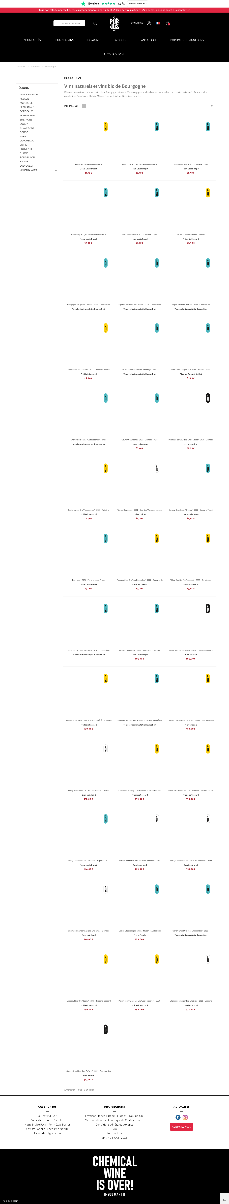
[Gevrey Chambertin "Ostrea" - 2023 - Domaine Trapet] (191, 483)
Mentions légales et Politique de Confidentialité (114, 1120)
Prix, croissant (71, 106)
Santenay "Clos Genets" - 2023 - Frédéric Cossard (88, 370)
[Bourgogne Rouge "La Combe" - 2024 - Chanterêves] (88, 278)
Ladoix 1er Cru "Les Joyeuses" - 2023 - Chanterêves (88, 650)
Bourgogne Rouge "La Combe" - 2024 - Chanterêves (88, 305)
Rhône (24, 153)
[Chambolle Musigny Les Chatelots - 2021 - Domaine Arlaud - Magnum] (191, 974)
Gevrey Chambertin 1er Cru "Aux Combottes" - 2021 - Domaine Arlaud (140, 862)
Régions (22, 87)
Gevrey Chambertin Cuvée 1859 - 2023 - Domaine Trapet (139, 651)
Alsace (24, 98)
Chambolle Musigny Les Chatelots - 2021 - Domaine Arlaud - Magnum (191, 1002)
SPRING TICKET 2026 (114, 1137)
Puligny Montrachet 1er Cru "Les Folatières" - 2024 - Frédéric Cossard (140, 1002)
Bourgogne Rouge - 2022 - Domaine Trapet (139, 164)
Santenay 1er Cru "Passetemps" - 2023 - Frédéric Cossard (88, 511)
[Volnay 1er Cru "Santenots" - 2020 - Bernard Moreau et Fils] (191, 623)
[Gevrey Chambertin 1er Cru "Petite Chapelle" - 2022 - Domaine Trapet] (88, 834)
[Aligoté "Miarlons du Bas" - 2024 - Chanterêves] (191, 278)
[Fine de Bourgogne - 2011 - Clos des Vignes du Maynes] (140, 483)
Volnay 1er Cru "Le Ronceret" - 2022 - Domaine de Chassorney (190, 581)
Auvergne (26, 103)
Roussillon (27, 157)
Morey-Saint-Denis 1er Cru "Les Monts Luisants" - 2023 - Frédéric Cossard (191, 792)
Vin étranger (28, 170)
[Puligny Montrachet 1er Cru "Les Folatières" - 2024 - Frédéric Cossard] (140, 974)
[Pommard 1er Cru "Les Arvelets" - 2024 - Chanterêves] (140, 694)
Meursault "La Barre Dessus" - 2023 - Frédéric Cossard (88, 720)
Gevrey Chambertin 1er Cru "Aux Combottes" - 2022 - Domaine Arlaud (191, 862)
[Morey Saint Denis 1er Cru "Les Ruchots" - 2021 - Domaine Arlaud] (88, 764)
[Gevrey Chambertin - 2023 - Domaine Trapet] (140, 413)
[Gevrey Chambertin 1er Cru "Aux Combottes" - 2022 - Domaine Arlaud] (191, 834)
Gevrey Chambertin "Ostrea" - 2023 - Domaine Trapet (191, 510)
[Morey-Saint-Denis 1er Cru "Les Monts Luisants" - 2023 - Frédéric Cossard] (191, 764)
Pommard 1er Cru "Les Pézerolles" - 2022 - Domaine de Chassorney (140, 581)
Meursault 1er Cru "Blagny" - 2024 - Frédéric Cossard (89, 1001)
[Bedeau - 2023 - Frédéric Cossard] (191, 208)
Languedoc (27, 140)
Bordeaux (26, 111)
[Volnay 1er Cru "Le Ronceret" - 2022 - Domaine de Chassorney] (191, 553)
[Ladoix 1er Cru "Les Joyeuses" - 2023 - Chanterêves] (88, 623)
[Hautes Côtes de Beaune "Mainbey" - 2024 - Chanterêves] (140, 343)
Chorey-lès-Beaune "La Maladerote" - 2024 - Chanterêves (89, 441)
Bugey (24, 124)
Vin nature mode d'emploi (47, 1120)
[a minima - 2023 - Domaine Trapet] (88, 138)
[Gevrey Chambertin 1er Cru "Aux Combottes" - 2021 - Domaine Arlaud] (140, 834)
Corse (24, 132)
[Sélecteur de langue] (158, 23)
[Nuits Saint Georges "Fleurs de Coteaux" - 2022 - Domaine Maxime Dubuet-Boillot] (191, 343)
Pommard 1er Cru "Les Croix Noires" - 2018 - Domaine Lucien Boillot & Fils (190, 441)
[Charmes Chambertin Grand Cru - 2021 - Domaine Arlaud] (88, 904)
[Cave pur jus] (114, 23)
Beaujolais (27, 107)
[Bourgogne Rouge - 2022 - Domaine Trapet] (140, 138)
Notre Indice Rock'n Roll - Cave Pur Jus (47, 1124)
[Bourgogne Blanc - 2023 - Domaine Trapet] (191, 138)
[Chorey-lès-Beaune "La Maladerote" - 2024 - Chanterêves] (88, 413)
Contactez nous (181, 1127)
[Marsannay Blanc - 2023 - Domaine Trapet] (140, 208)
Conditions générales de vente (114, 1124)
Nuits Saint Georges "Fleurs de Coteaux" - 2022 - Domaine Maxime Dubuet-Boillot (191, 371)
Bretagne (26, 119)
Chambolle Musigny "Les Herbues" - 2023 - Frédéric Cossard (140, 792)
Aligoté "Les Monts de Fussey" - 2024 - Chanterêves (139, 305)
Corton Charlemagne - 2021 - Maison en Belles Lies (140, 931)
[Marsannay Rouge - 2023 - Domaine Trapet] (88, 208)
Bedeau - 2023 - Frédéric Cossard (191, 234)
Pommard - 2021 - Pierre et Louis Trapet (88, 580)
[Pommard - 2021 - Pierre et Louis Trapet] (88, 553)
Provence (26, 149)
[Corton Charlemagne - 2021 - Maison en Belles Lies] (140, 904)
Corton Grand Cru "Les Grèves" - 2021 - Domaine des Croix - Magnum (88, 1072)
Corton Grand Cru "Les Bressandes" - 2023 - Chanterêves (191, 932)
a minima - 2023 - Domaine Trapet (88, 164)
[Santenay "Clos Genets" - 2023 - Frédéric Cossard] (88, 343)
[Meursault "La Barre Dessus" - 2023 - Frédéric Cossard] (88, 694)
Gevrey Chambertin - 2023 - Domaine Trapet (140, 440)
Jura (23, 136)
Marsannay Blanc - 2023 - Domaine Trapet (139, 234)
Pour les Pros (114, 1133)
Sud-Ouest (27, 165)
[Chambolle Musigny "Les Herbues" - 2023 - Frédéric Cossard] (140, 764)
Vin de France (29, 94)
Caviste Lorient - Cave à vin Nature (47, 1129)
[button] (113, 54)
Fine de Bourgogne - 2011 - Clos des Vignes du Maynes (139, 510)
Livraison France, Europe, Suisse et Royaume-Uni (114, 1116)
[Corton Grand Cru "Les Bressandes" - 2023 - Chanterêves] (191, 904)
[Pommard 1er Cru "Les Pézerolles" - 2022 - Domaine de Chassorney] (140, 553)
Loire (23, 144)
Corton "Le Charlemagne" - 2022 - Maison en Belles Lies (191, 720)
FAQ (114, 1129)
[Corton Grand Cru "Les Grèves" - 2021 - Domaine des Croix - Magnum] (88, 1044)
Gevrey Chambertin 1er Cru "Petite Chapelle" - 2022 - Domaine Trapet (88, 862)
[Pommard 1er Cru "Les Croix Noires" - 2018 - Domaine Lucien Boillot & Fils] (191, 413)
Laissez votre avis (138, 4)
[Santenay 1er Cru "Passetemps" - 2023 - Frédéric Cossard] (88, 483)
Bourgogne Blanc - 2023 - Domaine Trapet (191, 164)
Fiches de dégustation (47, 1133)
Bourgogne (27, 115)
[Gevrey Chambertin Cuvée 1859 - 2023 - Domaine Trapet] (140, 623)
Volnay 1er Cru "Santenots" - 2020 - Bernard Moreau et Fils (190, 651)
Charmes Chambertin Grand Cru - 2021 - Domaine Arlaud (88, 932)
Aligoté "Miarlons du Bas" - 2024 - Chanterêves (191, 305)
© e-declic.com (10, 1201)
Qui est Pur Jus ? (47, 1116)
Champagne (27, 128)
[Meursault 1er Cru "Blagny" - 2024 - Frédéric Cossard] (88, 974)
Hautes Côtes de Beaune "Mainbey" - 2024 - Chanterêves (140, 371)
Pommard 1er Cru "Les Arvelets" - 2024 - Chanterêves (140, 720)
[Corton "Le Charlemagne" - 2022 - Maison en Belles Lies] (191, 694)
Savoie (24, 161)
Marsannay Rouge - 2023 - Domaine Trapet (88, 234)
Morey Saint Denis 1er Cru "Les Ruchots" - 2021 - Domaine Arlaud (88, 792)
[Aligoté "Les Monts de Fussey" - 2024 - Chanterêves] (140, 278)
